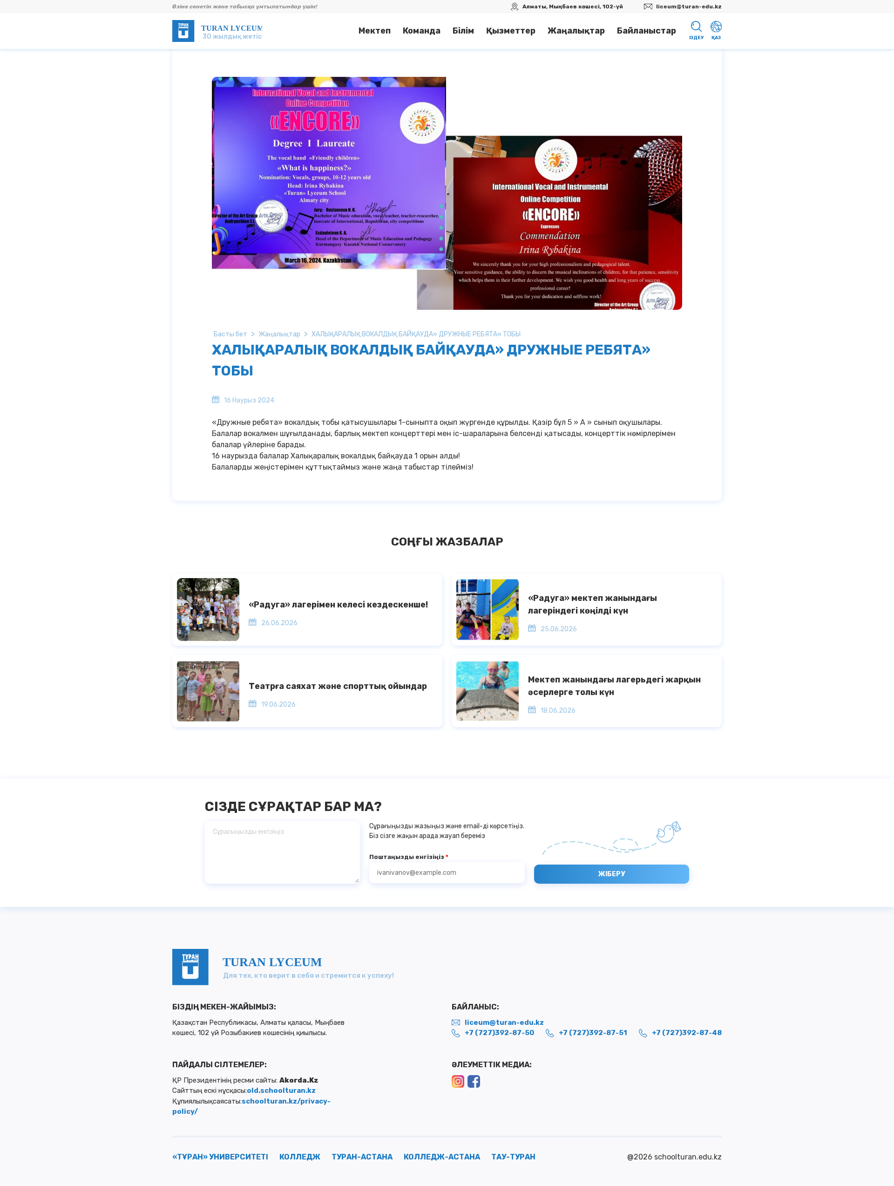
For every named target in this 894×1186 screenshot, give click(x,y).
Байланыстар (646, 31)
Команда (421, 31)
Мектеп (375, 31)
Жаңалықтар (576, 31)
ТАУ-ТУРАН (513, 1156)
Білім (463, 31)
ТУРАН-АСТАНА (362, 1156)
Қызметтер (510, 31)
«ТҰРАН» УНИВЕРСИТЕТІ (220, 1156)
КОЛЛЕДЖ (299, 1156)
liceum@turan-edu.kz (689, 6)
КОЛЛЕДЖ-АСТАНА (442, 1156)
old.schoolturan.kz (281, 1090)
